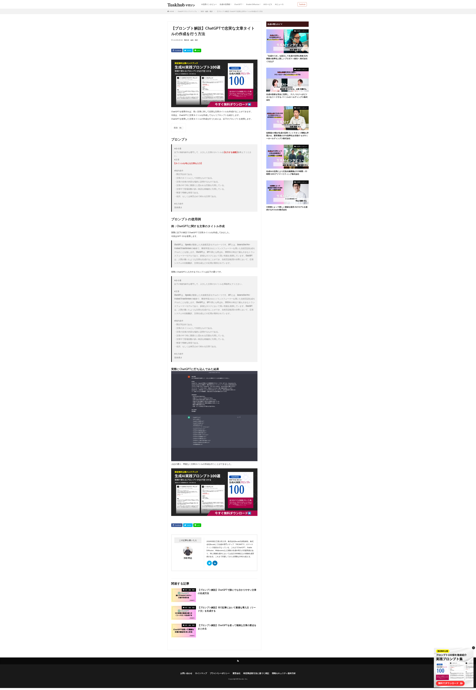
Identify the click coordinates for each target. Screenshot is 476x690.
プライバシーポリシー (220, 673)
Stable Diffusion (252, 4)
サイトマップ (201, 673)
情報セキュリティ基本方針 (284, 673)
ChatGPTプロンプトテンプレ (187, 11)
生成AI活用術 (225, 4)
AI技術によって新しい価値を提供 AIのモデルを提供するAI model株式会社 (287, 208)
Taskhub (302, 4)
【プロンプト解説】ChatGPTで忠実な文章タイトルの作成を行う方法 (239, 11)
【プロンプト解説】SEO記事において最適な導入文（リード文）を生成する (227, 609)
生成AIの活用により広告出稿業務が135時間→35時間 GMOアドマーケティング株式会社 (286, 172)
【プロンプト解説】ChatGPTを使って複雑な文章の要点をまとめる (227, 627)
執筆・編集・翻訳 (207, 11)
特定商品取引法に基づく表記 (256, 673)
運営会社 (236, 673)
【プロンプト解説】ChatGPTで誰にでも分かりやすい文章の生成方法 (227, 591)
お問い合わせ (186, 673)
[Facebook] (176, 50)
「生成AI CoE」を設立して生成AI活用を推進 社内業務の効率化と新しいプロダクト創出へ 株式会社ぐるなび (287, 58)
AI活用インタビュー (209, 4)
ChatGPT (238, 4)
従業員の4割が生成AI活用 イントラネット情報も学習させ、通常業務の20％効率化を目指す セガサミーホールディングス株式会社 (287, 135)
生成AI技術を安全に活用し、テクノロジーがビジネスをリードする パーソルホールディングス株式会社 (287, 97)
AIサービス (267, 4)
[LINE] (197, 50)
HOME (171, 11)
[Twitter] (188, 50)
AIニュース (279, 4)
